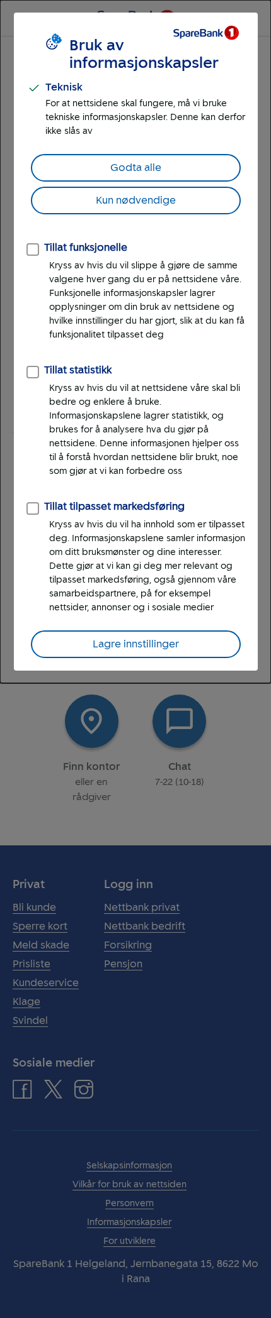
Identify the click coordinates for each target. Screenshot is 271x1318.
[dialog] (135, 341)
